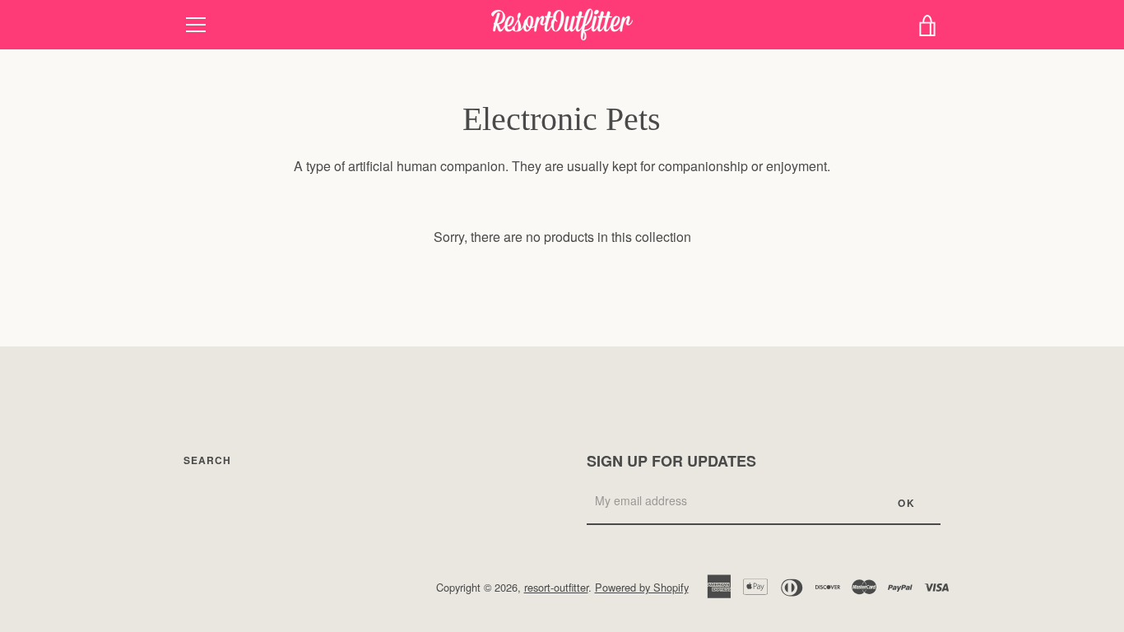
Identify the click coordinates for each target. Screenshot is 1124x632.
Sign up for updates (671, 461)
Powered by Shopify (642, 587)
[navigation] (195, 24)
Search (207, 460)
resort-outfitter (556, 587)
